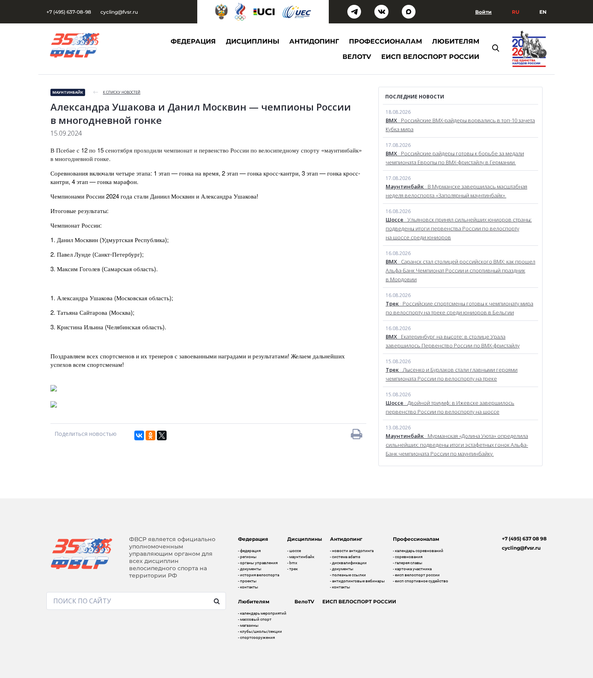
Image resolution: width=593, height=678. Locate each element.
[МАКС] (409, 12)
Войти (483, 12)
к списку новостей (121, 92)
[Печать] (356, 434)
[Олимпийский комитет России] (240, 12)
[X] (162, 435)
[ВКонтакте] (139, 435)
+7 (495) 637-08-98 (68, 12)
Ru (515, 12)
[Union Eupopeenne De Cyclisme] (296, 12)
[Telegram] (354, 12)
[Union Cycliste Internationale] (264, 12)
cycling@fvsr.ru (119, 12)
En (543, 12)
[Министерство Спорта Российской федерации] (221, 12)
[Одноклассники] (150, 435)
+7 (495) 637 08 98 (524, 539)
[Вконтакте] (381, 12)
